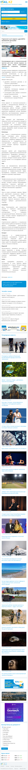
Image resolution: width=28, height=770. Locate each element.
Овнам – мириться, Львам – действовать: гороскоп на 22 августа (12, 379)
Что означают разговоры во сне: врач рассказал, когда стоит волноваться (12, 558)
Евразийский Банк (7, 738)
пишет (3, 77)
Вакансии (16, 768)
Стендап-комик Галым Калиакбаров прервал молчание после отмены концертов (13, 513)
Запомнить (24, 21)
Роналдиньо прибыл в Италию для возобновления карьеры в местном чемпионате (11, 356)
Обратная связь (23, 768)
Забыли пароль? (5, 21)
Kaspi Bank (5, 745)
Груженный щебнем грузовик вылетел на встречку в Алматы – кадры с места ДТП (13, 604)
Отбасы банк (6, 739)
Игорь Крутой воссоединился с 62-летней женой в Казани (13, 536)
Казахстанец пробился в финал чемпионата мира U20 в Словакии (13, 469)
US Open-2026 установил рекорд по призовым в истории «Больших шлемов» (14, 425)
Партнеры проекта (18, 766)
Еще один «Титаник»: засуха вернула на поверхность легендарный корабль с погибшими (12, 402)
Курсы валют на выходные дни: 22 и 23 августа (14, 447)
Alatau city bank (7, 727)
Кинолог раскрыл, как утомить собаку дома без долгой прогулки (13, 627)
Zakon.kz (4, 68)
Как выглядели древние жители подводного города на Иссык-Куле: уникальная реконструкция (13, 581)
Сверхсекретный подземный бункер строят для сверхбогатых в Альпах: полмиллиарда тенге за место (13, 650)
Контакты (12, 766)
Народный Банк (7, 741)
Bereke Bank (6, 730)
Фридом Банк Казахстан (9, 743)
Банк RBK (5, 734)
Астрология (4, 34)
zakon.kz (10, 277)
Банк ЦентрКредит (8, 736)
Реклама (7, 766)
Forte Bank (5, 732)
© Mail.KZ (2, 766)
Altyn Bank (5, 729)
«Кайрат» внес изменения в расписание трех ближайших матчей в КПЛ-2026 (13, 491)
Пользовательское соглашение (7, 768)
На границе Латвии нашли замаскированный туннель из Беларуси (14, 673)
